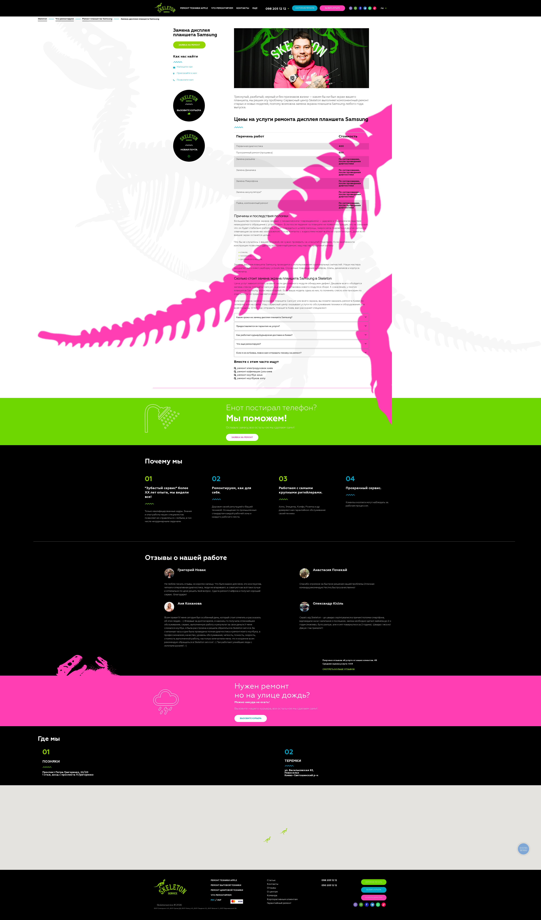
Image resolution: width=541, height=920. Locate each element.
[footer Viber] (355, 905)
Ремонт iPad (186, 364)
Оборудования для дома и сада (224, 374)
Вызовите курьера (250, 718)
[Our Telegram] (372, 905)
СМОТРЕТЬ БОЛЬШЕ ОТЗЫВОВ (338, 669)
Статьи (256, 360)
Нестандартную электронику (219, 441)
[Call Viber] (350, 8)
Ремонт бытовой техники (226, 885)
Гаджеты (215, 396)
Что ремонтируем (222, 8)
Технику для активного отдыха (223, 430)
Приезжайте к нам (187, 73)
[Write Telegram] (365, 8)
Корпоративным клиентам (265, 378)
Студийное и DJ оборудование (219, 400)
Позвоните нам (185, 80)
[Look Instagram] (355, 8)
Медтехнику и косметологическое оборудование (221, 423)
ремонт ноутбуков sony (251, 378)
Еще (254, 8)
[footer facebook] (367, 905)
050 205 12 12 (329, 885)
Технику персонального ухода (223, 435)
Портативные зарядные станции (223, 361)
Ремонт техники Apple (194, 8)
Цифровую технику (221, 366)
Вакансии (257, 374)
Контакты (242, 8)
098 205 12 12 (276, 8)
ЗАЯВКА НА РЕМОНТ (189, 45)
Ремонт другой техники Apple (192, 385)
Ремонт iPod (186, 367)
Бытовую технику (220, 369)
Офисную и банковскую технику (223, 406)
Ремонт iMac (186, 371)
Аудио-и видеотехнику (223, 387)
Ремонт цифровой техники (227, 890)
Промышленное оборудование (219, 417)
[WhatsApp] (370, 8)
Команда (257, 364)
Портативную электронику (218, 411)
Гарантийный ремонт (279, 903)
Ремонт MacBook (188, 374)
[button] (283, 831)
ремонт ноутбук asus (250, 375)
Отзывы (256, 367)
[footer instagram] (361, 905)
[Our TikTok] (374, 8)
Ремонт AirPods (188, 378)
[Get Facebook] (360, 8)
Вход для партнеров (263, 386)
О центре (257, 371)
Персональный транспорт (224, 378)
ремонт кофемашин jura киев (254, 372)
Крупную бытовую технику (220, 383)
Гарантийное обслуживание (260, 382)
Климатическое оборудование (219, 392)
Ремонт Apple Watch (190, 381)
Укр (219, 900)
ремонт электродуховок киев (255, 368)
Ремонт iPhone (187, 360)
